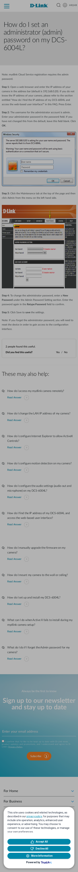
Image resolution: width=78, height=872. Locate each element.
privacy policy (34, 816)
